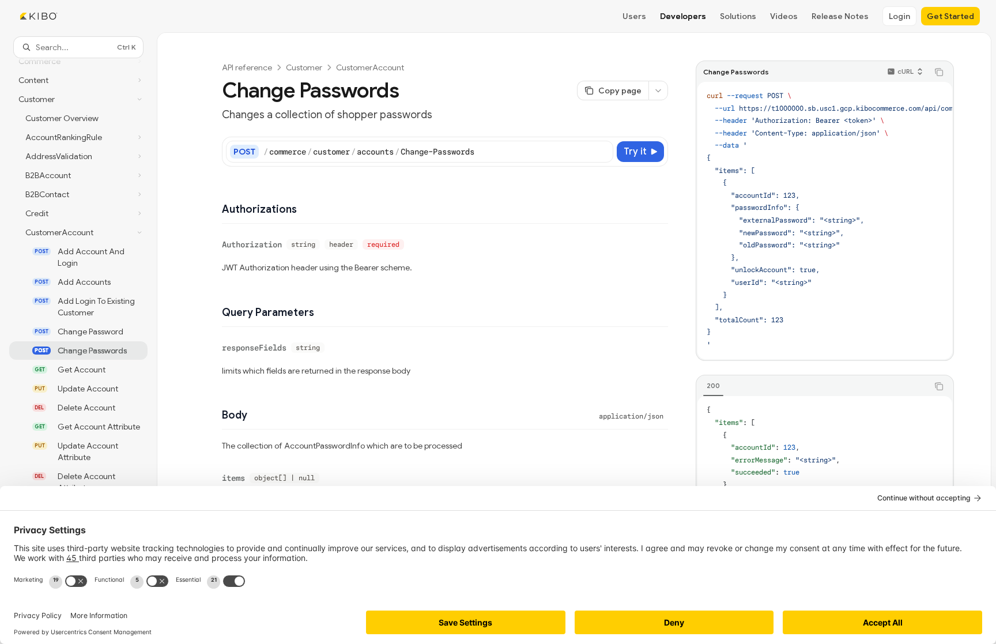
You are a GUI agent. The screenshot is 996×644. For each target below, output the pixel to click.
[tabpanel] (824, 466)
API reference (247, 67)
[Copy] (602, 151)
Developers (683, 16)
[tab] (713, 386)
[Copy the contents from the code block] (938, 72)
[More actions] (658, 90)
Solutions (738, 16)
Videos (784, 16)
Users (634, 16)
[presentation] (78, 335)
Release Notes (840, 16)
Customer (304, 67)
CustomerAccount (370, 67)
